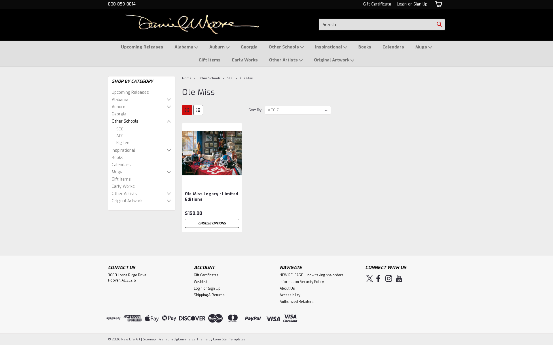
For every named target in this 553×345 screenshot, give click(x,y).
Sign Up (420, 4)
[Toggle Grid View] (187, 110)
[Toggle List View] (198, 110)
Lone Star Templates (229, 339)
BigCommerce (185, 339)
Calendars (393, 47)
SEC (119, 129)
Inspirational (329, 47)
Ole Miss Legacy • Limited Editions (211, 196)
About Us (287, 288)
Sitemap (149, 339)
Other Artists (284, 60)
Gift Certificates (206, 275)
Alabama (184, 47)
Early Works (245, 60)
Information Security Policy (302, 282)
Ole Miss (246, 78)
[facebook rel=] (378, 278)
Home (187, 78)
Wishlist (200, 282)
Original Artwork (332, 60)
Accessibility (290, 295)
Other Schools (284, 47)
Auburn (217, 47)
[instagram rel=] (388, 278)
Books (364, 47)
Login (402, 4)
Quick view (212, 178)
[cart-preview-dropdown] (437, 4)
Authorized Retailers (297, 301)
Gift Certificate (377, 4)
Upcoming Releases (142, 47)
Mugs (421, 47)
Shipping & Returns (209, 295)
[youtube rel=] (399, 278)
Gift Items (210, 60)
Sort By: (255, 110)
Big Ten (122, 142)
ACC (120, 135)
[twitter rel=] (369, 278)
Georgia (249, 47)
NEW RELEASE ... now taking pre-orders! (312, 275)
